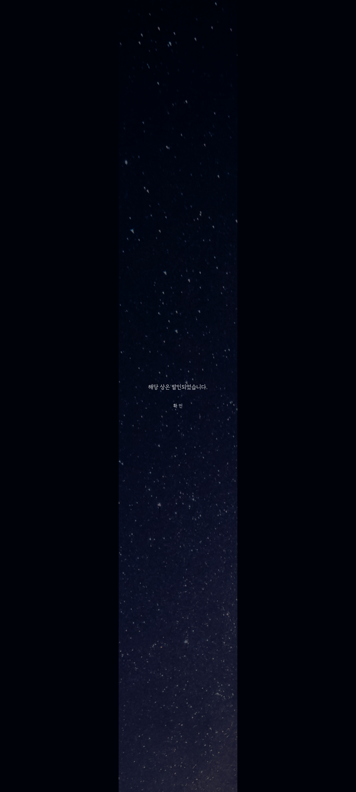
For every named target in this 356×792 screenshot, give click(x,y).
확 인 (178, 406)
